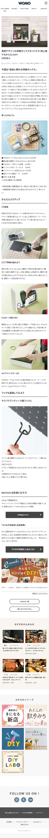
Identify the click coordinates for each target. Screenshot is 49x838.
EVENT (15, 9)
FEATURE (24, 9)
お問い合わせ (24, 824)
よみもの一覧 (24, 602)
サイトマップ (39, 813)
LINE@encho (23, 515)
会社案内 (9, 822)
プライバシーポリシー (22, 822)
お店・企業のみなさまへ (12, 813)
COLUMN (5, 9)
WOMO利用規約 (27, 813)
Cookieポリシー (37, 822)
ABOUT (44, 9)
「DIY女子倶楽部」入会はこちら (23, 549)
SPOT (34, 9)
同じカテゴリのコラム (24, 609)
